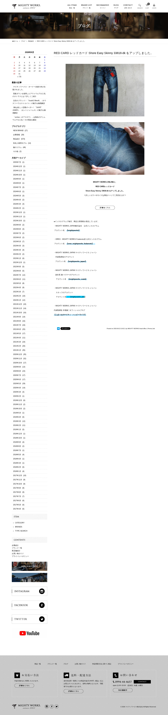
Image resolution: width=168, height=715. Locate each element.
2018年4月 (17, 459)
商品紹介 (16, 139)
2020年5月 (17, 383)
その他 (15, 151)
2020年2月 (17, 396)
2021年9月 (17, 317)
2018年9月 (17, 442)
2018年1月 (17, 471)
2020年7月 (17, 375)
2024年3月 (17, 204)
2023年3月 (17, 250)
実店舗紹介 (16, 551)
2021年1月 (17, 350)
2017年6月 (17, 501)
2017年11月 (17, 480)
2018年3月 (17, 463)
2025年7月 (17, 162)
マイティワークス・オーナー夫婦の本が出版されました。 (29, 88)
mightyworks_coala (77, 279)
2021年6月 (17, 329)
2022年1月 (17, 300)
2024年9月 (17, 179)
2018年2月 (17, 467)
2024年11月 (17, 171)
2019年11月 (17, 404)
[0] (147, 7)
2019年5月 (17, 413)
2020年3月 (17, 392)
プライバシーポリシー (20, 556)
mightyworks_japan (77, 261)
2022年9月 (17, 267)
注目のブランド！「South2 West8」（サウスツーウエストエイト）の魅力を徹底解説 (29, 102)
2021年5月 (17, 333)
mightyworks (73, 230)
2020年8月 (17, 371)
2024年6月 (17, 191)
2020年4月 (17, 388)
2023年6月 (17, 237)
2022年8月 (17, 271)
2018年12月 (17, 434)
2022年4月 (17, 287)
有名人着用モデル (20, 143)
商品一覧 (38, 664)
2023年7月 (17, 233)
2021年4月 (17, 338)
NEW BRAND (18, 130)
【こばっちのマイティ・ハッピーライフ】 (70, 315)
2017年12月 (17, 475)
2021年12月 (17, 304)
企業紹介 (15, 545)
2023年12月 (17, 212)
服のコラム (17, 147)
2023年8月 (17, 229)
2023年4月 (17, 246)
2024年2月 (17, 208)
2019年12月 (17, 400)
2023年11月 (17, 217)
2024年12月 (17, 166)
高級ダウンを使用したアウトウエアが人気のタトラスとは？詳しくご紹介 (29, 95)
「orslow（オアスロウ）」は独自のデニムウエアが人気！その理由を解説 (28, 118)
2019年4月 (17, 417)
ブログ (65, 664)
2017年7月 (17, 496)
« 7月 (19, 77)
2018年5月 (17, 455)
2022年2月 (17, 296)
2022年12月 (17, 262)
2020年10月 (17, 363)
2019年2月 (17, 425)
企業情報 (16, 135)
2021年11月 (17, 308)
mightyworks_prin (77, 297)
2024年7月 (17, 187)
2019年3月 (17, 421)
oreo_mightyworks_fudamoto (80, 244)
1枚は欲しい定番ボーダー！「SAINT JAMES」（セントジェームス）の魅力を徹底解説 (29, 110)
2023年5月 (17, 241)
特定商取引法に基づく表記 (101, 664)
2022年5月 (17, 283)
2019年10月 (17, 409)
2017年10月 (17, 484)
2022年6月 (17, 279)
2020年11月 (17, 359)
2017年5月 (17, 505)
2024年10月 (17, 175)
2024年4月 (17, 200)
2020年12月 (17, 354)
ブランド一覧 (17, 548)
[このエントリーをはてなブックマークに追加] (58, 328)
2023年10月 (17, 221)
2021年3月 (17, 342)
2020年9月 (17, 367)
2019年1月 (17, 429)
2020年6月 (17, 379)
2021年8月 (17, 321)
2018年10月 (17, 438)
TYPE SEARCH (21, 531)
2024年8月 (17, 183)
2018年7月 (17, 450)
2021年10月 (17, 313)
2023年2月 (17, 254)
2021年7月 (17, 325)
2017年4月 (17, 509)
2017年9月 (17, 488)
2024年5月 (17, 196)
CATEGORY (20, 523)
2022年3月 (17, 292)
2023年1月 (17, 258)
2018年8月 (17, 446)
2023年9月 (17, 225)
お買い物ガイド (18, 553)
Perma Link (151, 328)
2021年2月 (17, 346)
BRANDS (18, 527)
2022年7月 (17, 275)
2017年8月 (17, 492)
